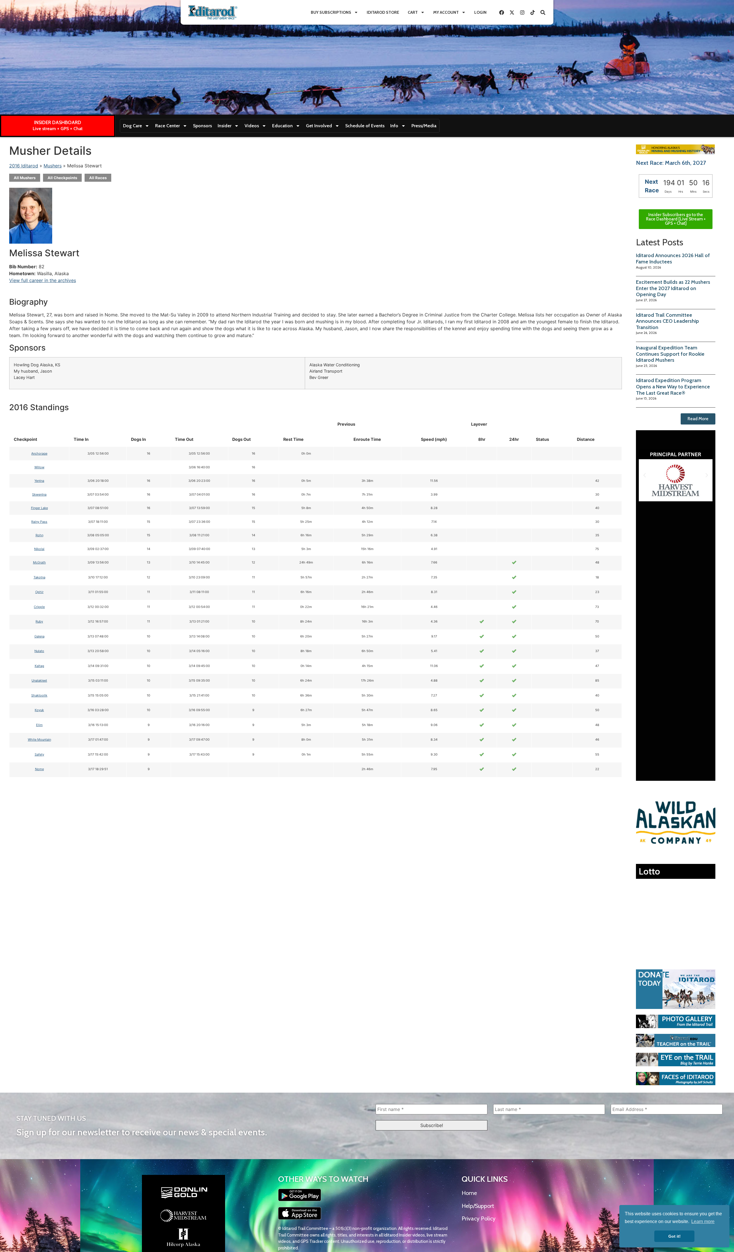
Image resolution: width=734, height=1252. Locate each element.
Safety (39, 754)
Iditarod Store (383, 12)
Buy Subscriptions (331, 12)
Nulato (39, 651)
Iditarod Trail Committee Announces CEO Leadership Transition (667, 321)
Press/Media (423, 125)
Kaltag (39, 666)
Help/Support (478, 1205)
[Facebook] (501, 12)
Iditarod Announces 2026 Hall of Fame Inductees (673, 258)
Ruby (39, 621)
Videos (252, 125)
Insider (224, 125)
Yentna (39, 481)
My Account (446, 12)
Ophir (39, 592)
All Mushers (25, 177)
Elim (39, 725)
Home (469, 1193)
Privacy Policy (478, 1218)
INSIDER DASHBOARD (57, 122)
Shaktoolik (39, 695)
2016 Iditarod (23, 166)
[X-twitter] (512, 12)
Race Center (167, 125)
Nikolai (39, 549)
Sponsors (202, 125)
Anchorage (39, 453)
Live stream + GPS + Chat (58, 128)
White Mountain (39, 739)
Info (394, 125)
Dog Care (132, 125)
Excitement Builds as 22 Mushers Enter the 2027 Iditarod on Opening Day (673, 288)
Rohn (39, 535)
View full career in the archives (42, 280)
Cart (413, 12)
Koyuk (39, 710)
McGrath (39, 562)
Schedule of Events (364, 125)
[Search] (543, 12)
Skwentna (39, 494)
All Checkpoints (62, 177)
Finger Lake (39, 508)
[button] (644, 475)
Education (282, 125)
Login (480, 12)
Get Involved (319, 125)
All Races (98, 177)
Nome (39, 769)
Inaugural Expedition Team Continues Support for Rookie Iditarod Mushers (670, 354)
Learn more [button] (703, 1221)
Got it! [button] (674, 1236)
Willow (39, 467)
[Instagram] (522, 12)
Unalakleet (39, 680)
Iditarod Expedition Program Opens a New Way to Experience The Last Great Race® (673, 386)
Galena (39, 636)
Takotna (39, 577)
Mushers (53, 166)
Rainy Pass (39, 522)
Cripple (39, 607)
